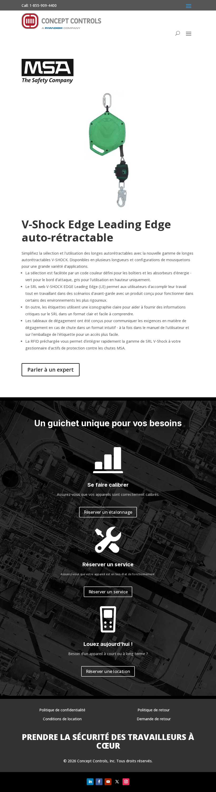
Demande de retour (154, 718)
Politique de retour (154, 709)
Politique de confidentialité (62, 709)
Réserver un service (108, 592)
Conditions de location (62, 718)
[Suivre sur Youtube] (108, 781)
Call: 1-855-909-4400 (39, 5)
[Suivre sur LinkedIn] (90, 781)
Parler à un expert (50, 369)
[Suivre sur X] (117, 781)
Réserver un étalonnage (108, 512)
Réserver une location (108, 671)
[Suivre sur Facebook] (99, 781)
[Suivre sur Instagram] (125, 781)
